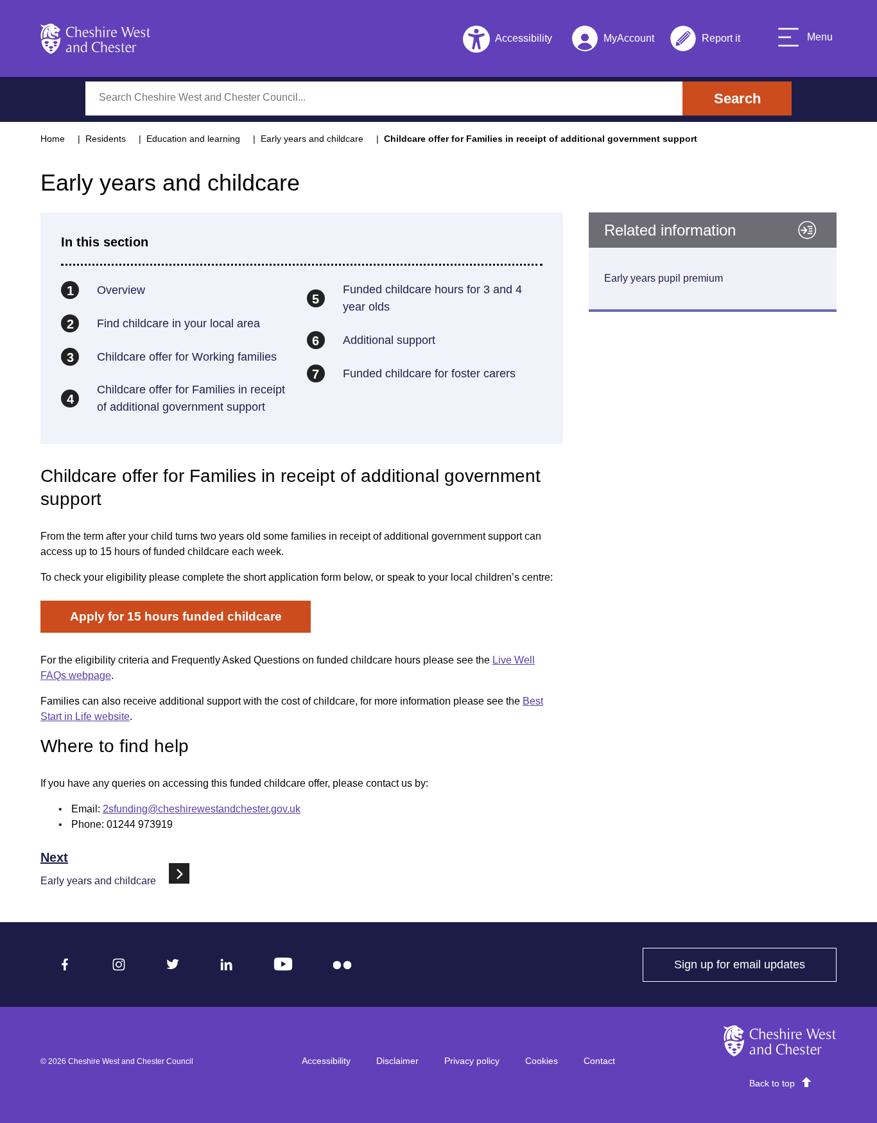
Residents (105, 138)
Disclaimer (397, 1061)
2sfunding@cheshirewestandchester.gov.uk (201, 808)
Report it (705, 41)
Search (737, 98)
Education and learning (193, 138)
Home (52, 138)
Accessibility (326, 1061)
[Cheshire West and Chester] (95, 38)
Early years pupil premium (663, 278)
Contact (599, 1061)
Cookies (541, 1061)
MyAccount (612, 41)
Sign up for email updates (755, 964)
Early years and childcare (312, 138)
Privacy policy (471, 1061)
